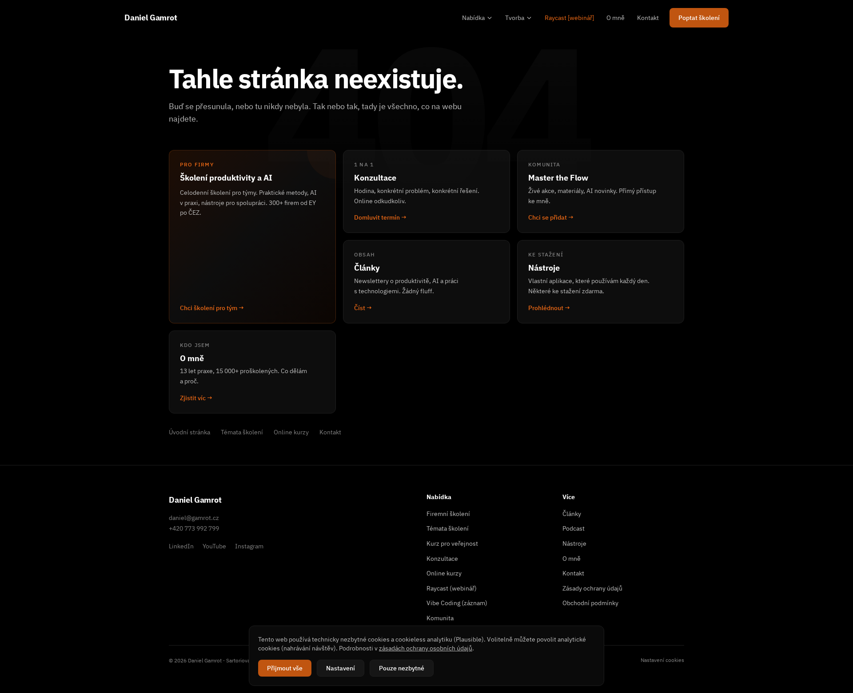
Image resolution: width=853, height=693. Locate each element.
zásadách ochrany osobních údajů (425, 648)
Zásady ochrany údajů (592, 588)
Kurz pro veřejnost (452, 543)
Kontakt (648, 18)
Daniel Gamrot (150, 17)
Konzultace (442, 559)
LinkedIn (181, 546)
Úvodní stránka (189, 432)
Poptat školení (699, 18)
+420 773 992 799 (194, 528)
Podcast (573, 528)
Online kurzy (291, 432)
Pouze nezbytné (401, 668)
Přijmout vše (285, 668)
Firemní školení (448, 514)
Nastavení (340, 668)
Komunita (440, 618)
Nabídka (473, 18)
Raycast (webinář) (451, 588)
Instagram (249, 546)
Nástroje (574, 543)
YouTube (214, 546)
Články (571, 514)
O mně (615, 18)
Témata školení (242, 432)
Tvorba (514, 18)
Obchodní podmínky (590, 603)
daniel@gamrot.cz (194, 518)
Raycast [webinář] (569, 18)
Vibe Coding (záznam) (456, 603)
